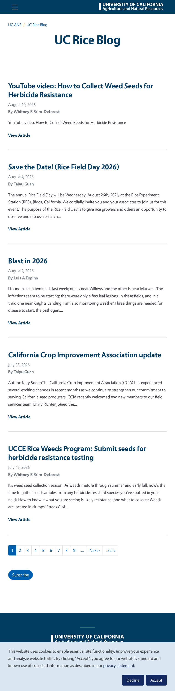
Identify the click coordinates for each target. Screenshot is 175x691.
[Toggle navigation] (15, 7)
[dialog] (87, 666)
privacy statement (118, 665)
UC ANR (14, 24)
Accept (156, 680)
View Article (19, 135)
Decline (132, 680)
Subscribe (20, 574)
